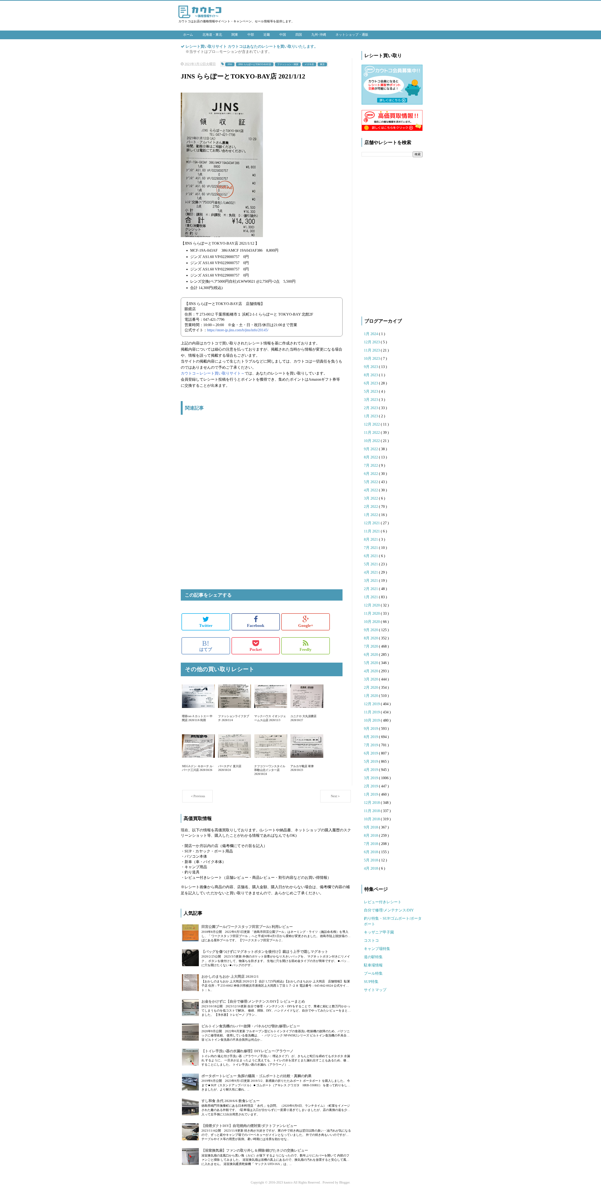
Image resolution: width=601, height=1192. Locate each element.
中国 (282, 34)
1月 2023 (371, 416)
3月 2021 (371, 580)
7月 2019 (371, 745)
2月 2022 (371, 506)
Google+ (305, 625)
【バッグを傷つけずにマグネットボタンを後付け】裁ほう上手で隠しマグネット (264, 952)
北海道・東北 (212, 34)
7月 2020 (371, 646)
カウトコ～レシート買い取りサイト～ (213, 373)
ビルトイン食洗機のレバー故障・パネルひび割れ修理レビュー (250, 1026)
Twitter (205, 625)
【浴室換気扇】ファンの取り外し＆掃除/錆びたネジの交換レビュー (254, 1150)
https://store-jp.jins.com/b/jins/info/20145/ (237, 330)
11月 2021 (372, 531)
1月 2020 (371, 696)
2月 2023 (371, 408)
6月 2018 (371, 852)
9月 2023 (371, 367)
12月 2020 (372, 605)
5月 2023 (371, 391)
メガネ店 (309, 64)
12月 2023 (372, 342)
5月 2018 (371, 860)
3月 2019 (371, 778)
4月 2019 (371, 770)
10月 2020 (372, 622)
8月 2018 (371, 835)
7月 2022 (371, 465)
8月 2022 (371, 457)
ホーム (188, 34)
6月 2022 (371, 474)
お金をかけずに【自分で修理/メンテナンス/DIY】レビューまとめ (253, 1001)
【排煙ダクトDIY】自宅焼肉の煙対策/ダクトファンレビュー (249, 1126)
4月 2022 (371, 490)
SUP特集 (371, 982)
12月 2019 (372, 704)
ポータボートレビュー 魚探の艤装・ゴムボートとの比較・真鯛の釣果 (256, 1076)
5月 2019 (371, 761)
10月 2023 (372, 358)
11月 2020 (372, 613)
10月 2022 (372, 441)
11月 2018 (372, 811)
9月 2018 (371, 827)
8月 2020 (371, 638)
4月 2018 (371, 868)
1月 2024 (371, 334)
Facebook (255, 625)
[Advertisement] (262, 467)
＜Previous (197, 796)
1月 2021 (371, 597)
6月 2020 (371, 655)
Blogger (344, 1182)
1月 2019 (371, 794)
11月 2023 (372, 350)
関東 (234, 34)
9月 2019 (371, 729)
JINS (229, 64)
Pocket (256, 649)
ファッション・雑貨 (287, 64)
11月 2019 (372, 712)
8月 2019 (371, 737)
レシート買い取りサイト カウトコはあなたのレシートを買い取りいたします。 (251, 46)
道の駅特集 (373, 957)
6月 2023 (371, 383)
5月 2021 (371, 564)
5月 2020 (371, 663)
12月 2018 (372, 803)
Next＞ (335, 796)
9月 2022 (371, 449)
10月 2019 (372, 720)
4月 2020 (371, 671)
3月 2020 (371, 679)
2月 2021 (371, 589)
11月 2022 (372, 432)
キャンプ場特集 (377, 949)
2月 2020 (371, 687)
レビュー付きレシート (382, 902)
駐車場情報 (373, 965)
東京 (322, 64)
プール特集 (373, 973)
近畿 (266, 34)
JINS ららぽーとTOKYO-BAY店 (254, 64)
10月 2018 (372, 819)
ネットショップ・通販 (351, 34)
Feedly (306, 649)
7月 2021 (371, 548)
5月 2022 (371, 482)
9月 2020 (371, 630)
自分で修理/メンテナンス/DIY (389, 910)
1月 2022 (371, 515)
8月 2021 (371, 539)
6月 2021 (371, 556)
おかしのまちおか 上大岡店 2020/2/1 (230, 976)
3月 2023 (371, 400)
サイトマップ (375, 990)
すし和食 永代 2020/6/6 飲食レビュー (230, 1101)
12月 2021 (372, 523)
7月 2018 (371, 844)
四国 (298, 34)
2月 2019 (371, 786)
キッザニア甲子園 (379, 932)
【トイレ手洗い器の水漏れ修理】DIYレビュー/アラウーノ (247, 1051)
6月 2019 (371, 753)
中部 (250, 34)
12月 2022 (372, 424)
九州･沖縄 (318, 34)
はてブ (205, 646)
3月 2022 (371, 498)
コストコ (371, 940)
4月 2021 (371, 572)
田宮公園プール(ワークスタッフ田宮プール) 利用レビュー (247, 927)
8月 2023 (371, 375)
